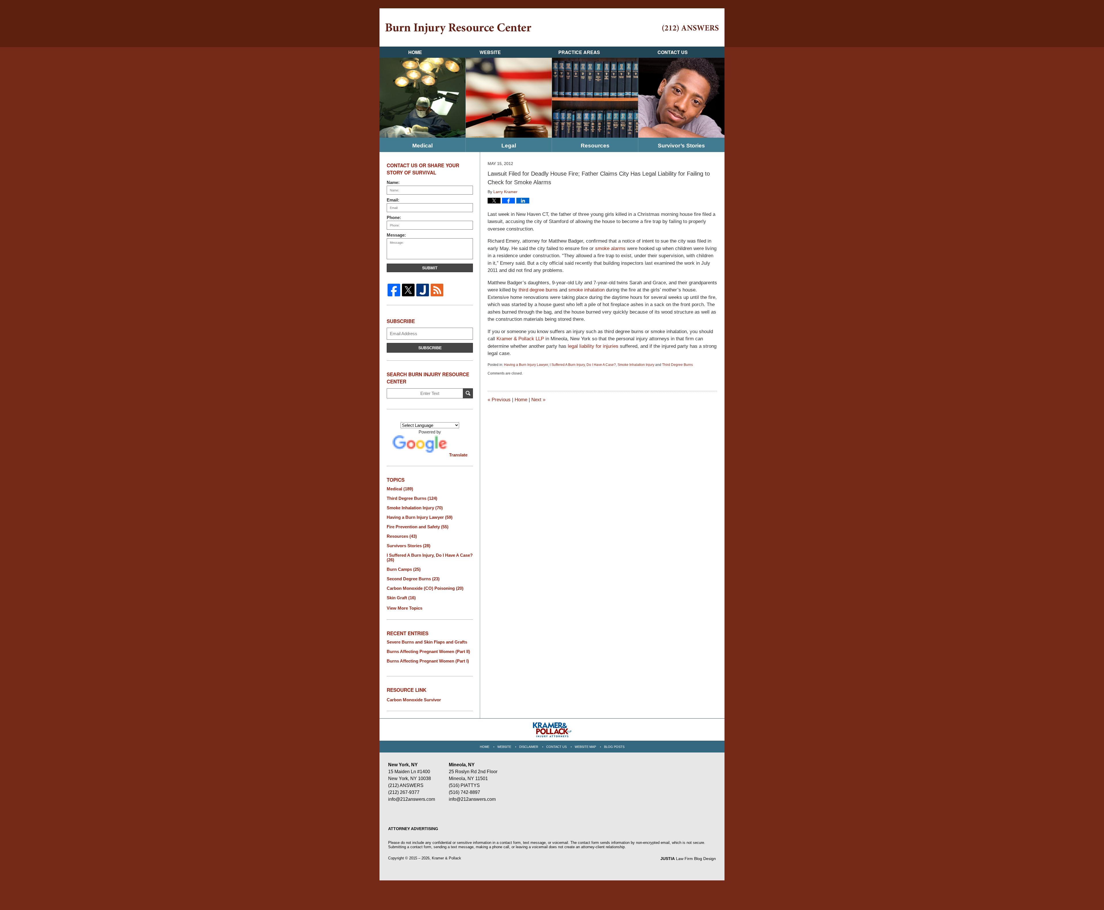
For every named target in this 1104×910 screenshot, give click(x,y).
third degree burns (538, 290)
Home (415, 52)
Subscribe (430, 347)
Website (490, 52)
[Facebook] (394, 290)
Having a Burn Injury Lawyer (526, 365)
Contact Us (673, 52)
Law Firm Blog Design (688, 858)
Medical (422, 146)
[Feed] (437, 290)
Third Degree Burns (677, 365)
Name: (393, 182)
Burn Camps (404, 569)
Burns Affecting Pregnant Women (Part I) (428, 661)
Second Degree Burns (413, 579)
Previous (499, 399)
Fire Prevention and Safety (417, 527)
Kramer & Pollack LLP (520, 338)
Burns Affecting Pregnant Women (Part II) (428, 651)
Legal (508, 146)
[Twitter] (408, 290)
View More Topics (404, 608)
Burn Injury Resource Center (458, 28)
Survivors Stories (408, 546)
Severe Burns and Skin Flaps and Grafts (427, 642)
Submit (430, 268)
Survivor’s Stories (681, 146)
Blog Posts (614, 746)
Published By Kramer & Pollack (690, 28)
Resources (595, 146)
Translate (458, 454)
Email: (393, 199)
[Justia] (422, 290)
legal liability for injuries (593, 346)
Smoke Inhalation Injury (636, 365)
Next (538, 399)
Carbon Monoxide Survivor (414, 699)
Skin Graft (401, 598)
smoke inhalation (586, 290)
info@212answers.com (411, 799)
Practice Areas (579, 52)
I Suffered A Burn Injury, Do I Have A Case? (583, 365)
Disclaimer (528, 746)
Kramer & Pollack (446, 858)
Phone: (394, 217)
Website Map (585, 746)
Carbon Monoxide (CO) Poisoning (425, 588)
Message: (396, 235)
